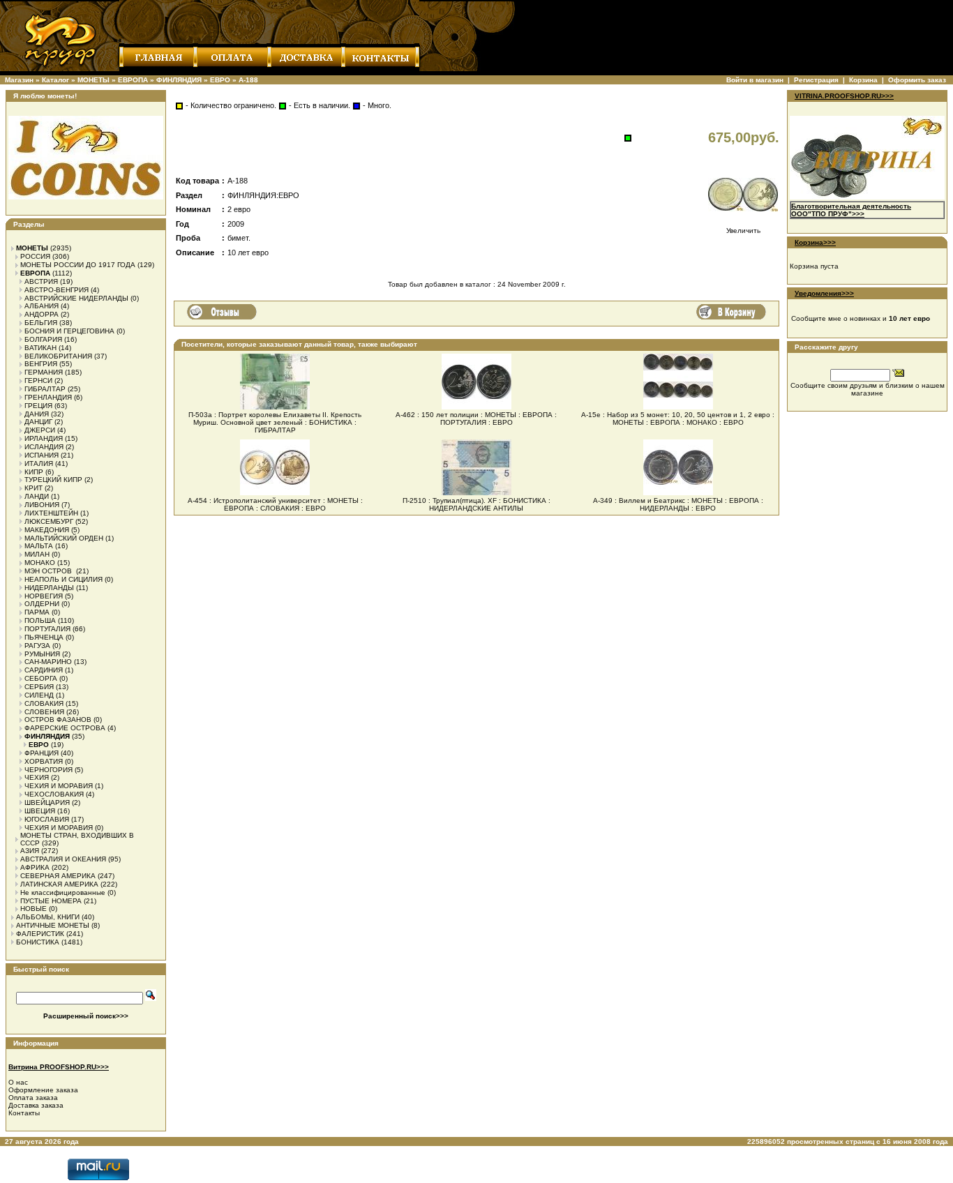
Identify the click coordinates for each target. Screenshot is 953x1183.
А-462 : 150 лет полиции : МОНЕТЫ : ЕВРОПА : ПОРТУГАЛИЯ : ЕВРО (476, 418)
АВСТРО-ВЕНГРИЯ (56, 290)
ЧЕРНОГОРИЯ (48, 770)
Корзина (863, 80)
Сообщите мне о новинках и (860, 318)
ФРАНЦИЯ (41, 753)
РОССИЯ (35, 256)
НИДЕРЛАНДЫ (49, 588)
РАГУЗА (37, 645)
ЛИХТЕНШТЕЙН (51, 513)
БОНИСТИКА (37, 942)
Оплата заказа (33, 1097)
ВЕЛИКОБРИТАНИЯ (58, 356)
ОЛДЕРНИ (41, 604)
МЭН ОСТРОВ (49, 571)
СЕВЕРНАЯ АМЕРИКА (58, 876)
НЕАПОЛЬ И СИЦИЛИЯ (63, 579)
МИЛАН (37, 554)
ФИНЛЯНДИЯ (179, 80)
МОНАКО (39, 562)
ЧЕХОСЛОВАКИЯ (54, 794)
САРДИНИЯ (43, 670)
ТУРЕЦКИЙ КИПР (53, 479)
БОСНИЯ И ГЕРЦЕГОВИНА (69, 331)
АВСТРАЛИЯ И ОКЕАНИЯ (63, 859)
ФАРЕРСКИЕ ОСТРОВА (64, 728)
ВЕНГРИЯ (40, 364)
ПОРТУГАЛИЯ (47, 629)
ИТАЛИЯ (38, 463)
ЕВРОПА (133, 80)
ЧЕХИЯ (36, 777)
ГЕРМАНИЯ (43, 372)
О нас (18, 1082)
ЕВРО (220, 80)
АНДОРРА (41, 314)
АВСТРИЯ (41, 281)
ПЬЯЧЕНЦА (43, 637)
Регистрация (816, 80)
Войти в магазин (754, 80)
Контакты (24, 1113)
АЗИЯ (29, 850)
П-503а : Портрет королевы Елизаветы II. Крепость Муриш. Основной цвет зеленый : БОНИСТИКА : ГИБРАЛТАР (274, 422)
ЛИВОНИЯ (41, 504)
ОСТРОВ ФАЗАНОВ (57, 719)
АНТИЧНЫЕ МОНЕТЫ (52, 925)
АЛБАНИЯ (41, 306)
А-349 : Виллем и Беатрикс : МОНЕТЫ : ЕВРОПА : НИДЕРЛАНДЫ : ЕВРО (678, 504)
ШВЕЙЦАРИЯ (47, 802)
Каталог (55, 80)
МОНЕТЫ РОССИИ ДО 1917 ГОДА (77, 265)
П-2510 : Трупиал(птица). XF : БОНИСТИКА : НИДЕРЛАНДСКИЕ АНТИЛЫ (476, 504)
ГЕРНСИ (38, 380)
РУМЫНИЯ (42, 654)
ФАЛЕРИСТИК (40, 933)
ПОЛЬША (40, 620)
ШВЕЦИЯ (39, 811)
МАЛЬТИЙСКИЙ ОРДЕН (63, 538)
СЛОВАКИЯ (43, 703)
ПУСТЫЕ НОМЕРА (51, 901)
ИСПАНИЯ (41, 455)
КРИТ (33, 488)
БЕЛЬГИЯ (40, 322)
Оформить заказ (917, 80)
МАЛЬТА (38, 546)
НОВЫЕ (33, 908)
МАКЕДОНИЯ (46, 530)
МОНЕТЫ (93, 80)
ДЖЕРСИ (39, 430)
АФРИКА (35, 867)
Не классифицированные (62, 892)
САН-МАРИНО (48, 661)
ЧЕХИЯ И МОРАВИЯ (58, 786)
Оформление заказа (43, 1090)
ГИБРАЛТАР (45, 389)
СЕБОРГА (40, 678)
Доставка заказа (35, 1105)
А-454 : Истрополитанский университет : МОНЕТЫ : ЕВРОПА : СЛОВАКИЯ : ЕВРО (275, 504)
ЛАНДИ (36, 496)
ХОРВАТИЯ (43, 761)
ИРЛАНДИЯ (43, 438)
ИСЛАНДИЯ (43, 447)
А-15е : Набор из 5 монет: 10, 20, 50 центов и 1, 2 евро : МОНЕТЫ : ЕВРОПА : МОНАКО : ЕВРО (677, 418)
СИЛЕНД (39, 695)
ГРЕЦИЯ (38, 405)
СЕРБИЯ (39, 687)
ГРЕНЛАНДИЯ (48, 397)
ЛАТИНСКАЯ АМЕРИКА (59, 884)
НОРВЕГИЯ (43, 596)
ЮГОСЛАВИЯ (46, 819)
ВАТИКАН (40, 348)
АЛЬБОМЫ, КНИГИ (48, 917)
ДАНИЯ (36, 414)
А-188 (248, 80)
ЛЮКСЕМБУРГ (48, 521)
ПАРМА (37, 612)
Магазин (19, 80)
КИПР (33, 472)
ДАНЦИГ (38, 421)
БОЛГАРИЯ (43, 339)
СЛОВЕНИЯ (44, 712)
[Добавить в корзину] (731, 311)
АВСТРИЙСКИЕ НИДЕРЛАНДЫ (76, 298)
